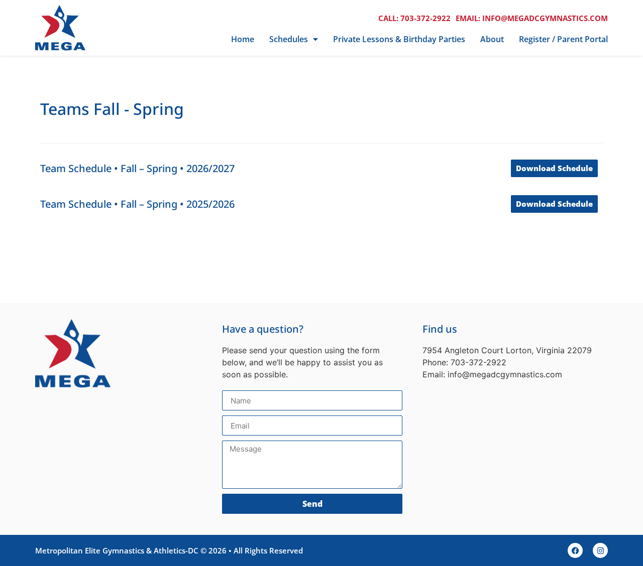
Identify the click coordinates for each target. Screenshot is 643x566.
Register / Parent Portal (563, 39)
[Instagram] (600, 550)
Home (242, 39)
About (492, 39)
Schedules (288, 39)
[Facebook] (575, 550)
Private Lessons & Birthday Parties (399, 39)
